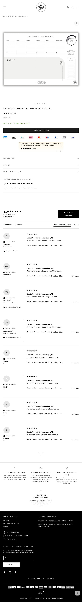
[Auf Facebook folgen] (4, 572)
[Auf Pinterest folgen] (16, 572)
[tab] (62, 225)
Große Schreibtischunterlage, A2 (18, 16)
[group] (14, 212)
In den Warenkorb (41, 130)
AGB (31, 598)
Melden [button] (55, 245)
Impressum (23, 598)
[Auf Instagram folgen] (10, 572)
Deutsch (50, 578)
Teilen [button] (60, 245)
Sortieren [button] (7, 225)
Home (3, 16)
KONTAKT (6, 526)
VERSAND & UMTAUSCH (11, 523)
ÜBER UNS (6, 520)
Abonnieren (12, 564)
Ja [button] (51, 245)
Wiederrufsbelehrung (54, 598)
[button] (41, 113)
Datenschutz (39, 598)
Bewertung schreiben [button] (68, 214)
